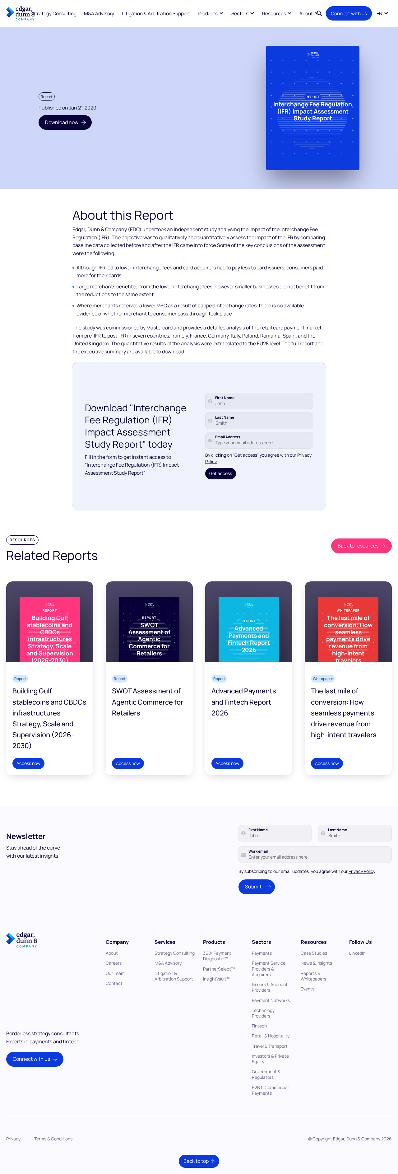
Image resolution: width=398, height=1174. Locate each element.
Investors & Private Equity (270, 1059)
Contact (114, 983)
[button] (210, 13)
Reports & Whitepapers (313, 976)
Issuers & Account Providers (270, 987)
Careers (114, 963)
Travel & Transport (270, 1046)
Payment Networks (271, 1000)
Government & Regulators (266, 1074)
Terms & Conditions (53, 1139)
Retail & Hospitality (270, 1036)
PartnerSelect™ (219, 969)
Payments (262, 953)
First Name (224, 398)
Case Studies (314, 953)
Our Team (115, 973)
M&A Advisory (99, 13)
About (112, 953)
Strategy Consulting (54, 13)
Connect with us (349, 13)
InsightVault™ (216, 979)
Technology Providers (263, 1013)
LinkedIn (357, 953)
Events (307, 989)
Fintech (259, 1026)
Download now (61, 122)
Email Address (227, 437)
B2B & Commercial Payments (270, 1090)
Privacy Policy (362, 871)
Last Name (224, 417)
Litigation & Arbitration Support (156, 13)
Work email (258, 851)
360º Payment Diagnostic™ (217, 956)
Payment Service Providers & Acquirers (268, 968)
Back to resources (358, 545)
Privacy (13, 1139)
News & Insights (316, 963)
